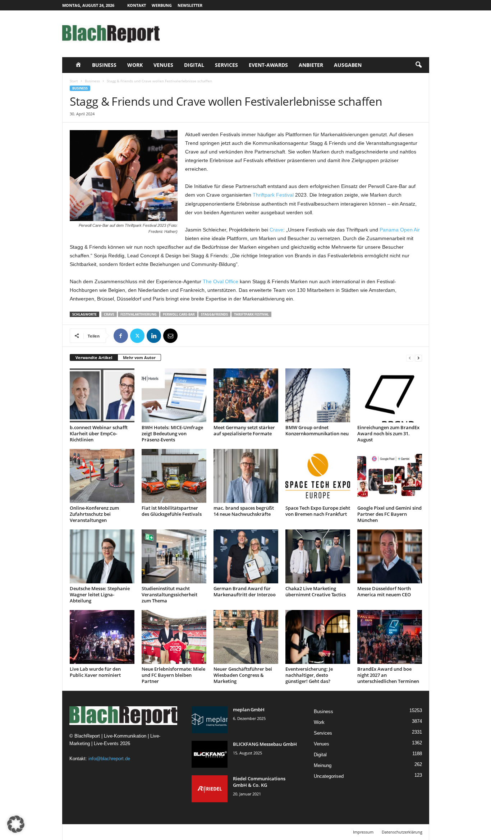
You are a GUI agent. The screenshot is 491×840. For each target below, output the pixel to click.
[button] (418, 65)
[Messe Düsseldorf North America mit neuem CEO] (389, 556)
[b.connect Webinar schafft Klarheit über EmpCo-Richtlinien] (102, 395)
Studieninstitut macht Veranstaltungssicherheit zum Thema (169, 594)
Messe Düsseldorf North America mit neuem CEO (384, 591)
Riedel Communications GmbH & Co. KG (259, 781)
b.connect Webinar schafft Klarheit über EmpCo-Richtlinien (99, 433)
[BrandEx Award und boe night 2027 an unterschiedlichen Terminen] (389, 637)
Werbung (162, 5)
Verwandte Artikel (93, 357)
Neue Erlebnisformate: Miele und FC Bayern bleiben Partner (173, 675)
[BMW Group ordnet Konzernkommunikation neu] (317, 395)
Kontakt (136, 5)
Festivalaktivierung (138, 314)
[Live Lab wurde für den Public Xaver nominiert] (102, 637)
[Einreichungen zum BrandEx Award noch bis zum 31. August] (389, 395)
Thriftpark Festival (273, 195)
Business (104, 64)
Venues (163, 64)
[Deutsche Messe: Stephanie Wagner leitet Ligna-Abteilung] (102, 556)
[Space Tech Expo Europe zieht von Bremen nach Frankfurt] (317, 476)
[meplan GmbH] (210, 719)
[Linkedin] (154, 336)
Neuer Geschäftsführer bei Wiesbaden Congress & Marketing (243, 675)
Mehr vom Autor (139, 357)
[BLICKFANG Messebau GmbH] (210, 754)
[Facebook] (121, 336)
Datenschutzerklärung (402, 832)
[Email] (170, 336)
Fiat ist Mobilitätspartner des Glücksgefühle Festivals (172, 511)
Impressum (363, 832)
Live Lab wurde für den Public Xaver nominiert (95, 672)
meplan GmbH (249, 709)
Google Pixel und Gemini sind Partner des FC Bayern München (389, 514)
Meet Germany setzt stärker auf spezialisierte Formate (244, 430)
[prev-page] (409, 358)
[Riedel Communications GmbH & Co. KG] (210, 788)
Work (135, 64)
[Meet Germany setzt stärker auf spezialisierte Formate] (246, 395)
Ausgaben (348, 64)
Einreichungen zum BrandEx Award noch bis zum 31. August (388, 433)
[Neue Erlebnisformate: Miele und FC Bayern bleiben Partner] (174, 637)
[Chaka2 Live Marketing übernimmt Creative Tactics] (317, 556)
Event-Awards (268, 64)
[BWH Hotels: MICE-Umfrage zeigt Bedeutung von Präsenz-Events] (174, 395)
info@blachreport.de (109, 758)
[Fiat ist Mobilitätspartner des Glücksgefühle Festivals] (174, 476)
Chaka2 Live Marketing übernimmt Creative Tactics (315, 591)
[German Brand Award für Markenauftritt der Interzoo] (246, 556)
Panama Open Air (400, 230)
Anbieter (311, 64)
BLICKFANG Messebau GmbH (265, 744)
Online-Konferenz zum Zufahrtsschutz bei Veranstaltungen (94, 514)
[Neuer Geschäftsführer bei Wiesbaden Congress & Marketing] (246, 637)
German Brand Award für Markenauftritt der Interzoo (245, 591)
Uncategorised (329, 776)
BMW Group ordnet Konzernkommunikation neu (317, 430)
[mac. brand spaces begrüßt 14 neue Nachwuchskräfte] (246, 476)
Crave (276, 230)
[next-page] (418, 358)
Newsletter (190, 5)
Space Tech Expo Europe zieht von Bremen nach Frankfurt (317, 511)
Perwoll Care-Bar (179, 314)
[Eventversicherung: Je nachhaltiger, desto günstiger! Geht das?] (317, 637)
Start (74, 80)
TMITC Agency (130, 832)
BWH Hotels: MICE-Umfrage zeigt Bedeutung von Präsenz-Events (172, 433)
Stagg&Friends (214, 314)
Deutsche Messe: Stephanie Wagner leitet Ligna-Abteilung (100, 594)
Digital (194, 64)
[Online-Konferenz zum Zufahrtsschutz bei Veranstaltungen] (102, 476)
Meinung (322, 765)
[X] (137, 336)
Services (226, 64)
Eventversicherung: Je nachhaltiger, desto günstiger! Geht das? (309, 675)
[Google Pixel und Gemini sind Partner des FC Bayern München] (389, 476)
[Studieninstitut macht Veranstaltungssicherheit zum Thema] (174, 556)
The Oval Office (220, 281)
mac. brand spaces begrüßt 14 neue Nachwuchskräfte (244, 511)
